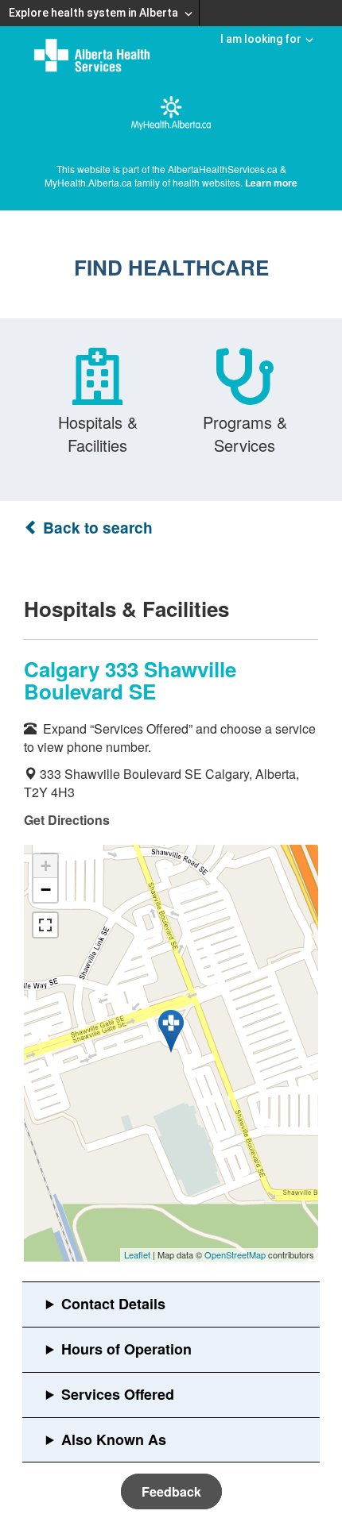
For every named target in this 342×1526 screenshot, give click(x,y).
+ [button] (46, 866)
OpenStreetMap (235, 1254)
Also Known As (113, 1439)
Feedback (171, 1491)
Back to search (96, 527)
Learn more (271, 182)
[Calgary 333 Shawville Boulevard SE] (171, 1031)
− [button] (46, 890)
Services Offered (117, 1394)
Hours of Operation (126, 1349)
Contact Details (113, 1303)
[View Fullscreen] (45, 925)
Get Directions (67, 820)
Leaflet (137, 1254)
